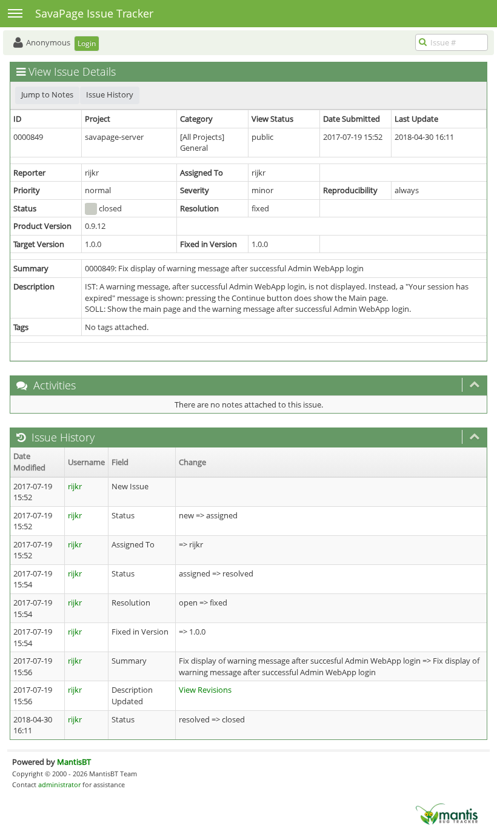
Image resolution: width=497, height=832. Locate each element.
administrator (59, 784)
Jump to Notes (47, 94)
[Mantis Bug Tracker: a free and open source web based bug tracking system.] (447, 813)
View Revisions (205, 689)
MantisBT (74, 761)
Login (87, 43)
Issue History (109, 94)
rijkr (75, 486)
